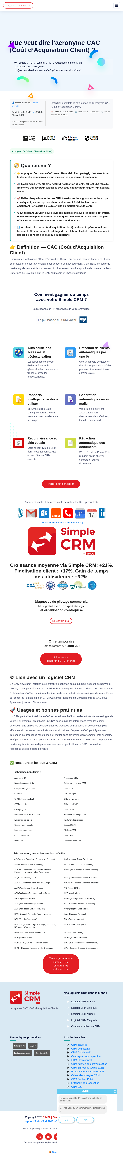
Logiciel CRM (43, 62)
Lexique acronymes (22, 1053)
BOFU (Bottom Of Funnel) (75, 937)
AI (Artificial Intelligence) (25, 877)
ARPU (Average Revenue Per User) (79, 898)
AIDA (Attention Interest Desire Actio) (80, 877)
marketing (15, 268)
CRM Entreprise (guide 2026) (87, 1067)
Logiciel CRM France (83, 1001)
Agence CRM (20, 778)
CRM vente (69, 809)
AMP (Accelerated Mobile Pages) (28, 888)
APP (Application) (72, 893)
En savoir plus (61, 621)
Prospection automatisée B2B (87, 1071)
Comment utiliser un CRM (85, 1026)
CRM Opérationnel (81, 1060)
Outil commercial (21, 835)
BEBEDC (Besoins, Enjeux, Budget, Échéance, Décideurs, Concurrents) (35, 925)
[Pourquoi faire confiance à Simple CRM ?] (48, 139)
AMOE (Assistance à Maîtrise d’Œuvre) (81, 883)
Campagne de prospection (85, 1056)
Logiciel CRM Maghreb (84, 1020)
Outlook (103, 416)
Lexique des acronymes (30, 66)
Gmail (82, 420)
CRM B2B (76, 1086)
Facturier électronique (73, 820)
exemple (27, 721)
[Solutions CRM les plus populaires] (69, 139)
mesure (86, 259)
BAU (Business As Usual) (75, 914)
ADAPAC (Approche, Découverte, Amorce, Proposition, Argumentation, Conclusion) (32, 871)
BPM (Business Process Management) (81, 943)
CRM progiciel (20, 809)
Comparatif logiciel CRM (24, 788)
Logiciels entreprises (23, 830)
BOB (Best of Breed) (23, 937)
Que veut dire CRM (72, 841)
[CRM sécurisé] (91, 139)
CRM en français (71, 799)
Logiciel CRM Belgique (84, 1007)
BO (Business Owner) (73, 932)
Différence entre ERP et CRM (27, 815)
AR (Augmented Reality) (24, 898)
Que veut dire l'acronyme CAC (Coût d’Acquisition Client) (49, 70)
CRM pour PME (71, 804)
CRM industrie (79, 1044)
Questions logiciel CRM (68, 62)
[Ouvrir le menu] (116, 5)
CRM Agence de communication (89, 1064)
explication (82, 103)
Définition (56, 103)
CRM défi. (18, 794)
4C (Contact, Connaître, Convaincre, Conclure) (34, 859)
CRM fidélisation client (24, 799)
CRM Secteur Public (82, 1079)
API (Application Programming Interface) (32, 893)
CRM (53, 448)
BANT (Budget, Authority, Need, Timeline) (32, 914)
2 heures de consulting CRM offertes (60, 659)
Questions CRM (42, 1053)
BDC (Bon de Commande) (25, 919)
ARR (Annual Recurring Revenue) (28, 904)
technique (32, 420)
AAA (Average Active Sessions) (78, 859)
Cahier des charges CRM (75, 783)
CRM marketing (21, 804)
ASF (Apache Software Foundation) (79, 904)
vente (29, 268)
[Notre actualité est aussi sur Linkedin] (48, 1136)
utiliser (48, 739)
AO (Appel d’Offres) (72, 888)
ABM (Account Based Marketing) (28, 864)
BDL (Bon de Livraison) (74, 919)
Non (85, 1119)
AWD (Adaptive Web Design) (76, 909)
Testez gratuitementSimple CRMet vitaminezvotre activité (61, 964)
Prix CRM (18, 841)
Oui (67, 1119)
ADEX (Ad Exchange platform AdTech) (81, 870)
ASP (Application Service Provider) (29, 909)
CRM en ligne (70, 794)
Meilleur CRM (70, 830)
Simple (46, 448)
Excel (90, 452)
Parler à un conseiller (61, 484)
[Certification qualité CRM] (61, 585)
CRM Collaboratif (80, 1052)
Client (76, 106)
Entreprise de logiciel (23, 820)
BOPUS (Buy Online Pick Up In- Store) (31, 943)
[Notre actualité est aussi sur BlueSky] (39, 1136)
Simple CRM (25, 62)
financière (96, 259)
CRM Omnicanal (80, 1048)
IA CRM (33, 1046)
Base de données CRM (24, 783)
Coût (54, 106)
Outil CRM (68, 835)
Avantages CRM (71, 778)
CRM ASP (68, 788)
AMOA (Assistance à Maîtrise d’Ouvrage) (32, 883)
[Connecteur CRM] (61, 513)
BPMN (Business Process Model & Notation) (33, 948)
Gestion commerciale (23, 825)
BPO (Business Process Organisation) (81, 948)
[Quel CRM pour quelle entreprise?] (29, 139)
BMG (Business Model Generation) (29, 932)
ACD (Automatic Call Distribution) (78, 864)
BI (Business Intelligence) (75, 924)
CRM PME (47, 1121)
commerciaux (86, 373)
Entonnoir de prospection (75, 815)
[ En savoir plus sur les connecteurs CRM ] (61, 522)
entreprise (84, 308)
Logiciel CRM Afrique (83, 1014)
